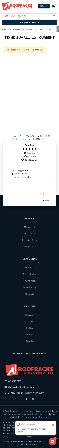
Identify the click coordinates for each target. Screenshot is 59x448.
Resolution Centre (29, 240)
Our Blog (29, 328)
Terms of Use (30, 268)
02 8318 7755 (14, 381)
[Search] (54, 15)
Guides (29, 335)
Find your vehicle (29, 23)
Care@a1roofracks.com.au (21, 387)
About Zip (29, 294)
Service (29, 218)
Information (29, 259)
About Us (29, 306)
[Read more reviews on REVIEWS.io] (29, 160)
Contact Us (29, 315)
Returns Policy (29, 281)
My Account (29, 227)
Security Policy (29, 287)
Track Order (29, 234)
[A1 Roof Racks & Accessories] (17, 6)
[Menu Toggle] (44, 6)
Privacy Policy (29, 274)
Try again (39, 50)
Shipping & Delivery (29, 247)
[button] (6, 182)
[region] (29, 182)
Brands (29, 341)
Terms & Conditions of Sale (29, 353)
